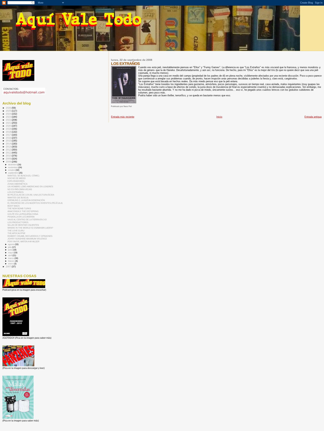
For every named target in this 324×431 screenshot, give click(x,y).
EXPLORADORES (16, 181)
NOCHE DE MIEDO (17, 178)
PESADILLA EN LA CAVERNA (21, 217)
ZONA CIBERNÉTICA (17, 184)
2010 (9, 155)
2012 (9, 149)
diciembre (12, 164)
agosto (11, 244)
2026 (9, 108)
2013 (9, 146)
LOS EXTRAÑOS (15, 192)
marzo (11, 258)
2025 (9, 111)
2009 (9, 158)
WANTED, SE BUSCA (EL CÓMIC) (23, 176)
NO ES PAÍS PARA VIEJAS (20, 189)
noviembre (13, 167)
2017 (9, 135)
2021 (9, 123)
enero (11, 264)
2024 (9, 114)
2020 (9, 126)
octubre (12, 170)
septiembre (13, 173)
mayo (11, 252)
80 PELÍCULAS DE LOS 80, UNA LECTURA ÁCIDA (31, 195)
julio (10, 247)
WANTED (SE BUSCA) (18, 197)
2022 (9, 120)
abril (10, 255)
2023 (9, 117)
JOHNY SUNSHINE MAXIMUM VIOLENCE (27, 239)
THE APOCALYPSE (16, 233)
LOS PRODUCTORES (18, 222)
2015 (9, 140)
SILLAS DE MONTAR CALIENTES (23, 225)
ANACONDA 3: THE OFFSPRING (23, 211)
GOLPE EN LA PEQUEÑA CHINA (23, 214)
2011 (9, 152)
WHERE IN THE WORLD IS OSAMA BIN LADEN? (30, 228)
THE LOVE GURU (16, 230)
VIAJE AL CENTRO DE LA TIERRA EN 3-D (27, 219)
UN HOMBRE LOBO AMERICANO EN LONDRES (30, 186)
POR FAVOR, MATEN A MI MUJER (23, 241)
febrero (11, 261)
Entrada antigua (313, 116)
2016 (9, 138)
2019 (9, 129)
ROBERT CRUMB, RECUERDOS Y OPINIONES (30, 236)
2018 (9, 132)
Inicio (219, 116)
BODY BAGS (14, 206)
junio (10, 250)
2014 (9, 143)
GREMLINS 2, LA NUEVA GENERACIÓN (26, 200)
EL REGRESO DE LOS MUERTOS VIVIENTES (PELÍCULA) (35, 203)
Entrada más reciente (122, 116)
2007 (9, 266)
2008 (9, 161)
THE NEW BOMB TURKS (19, 208)
